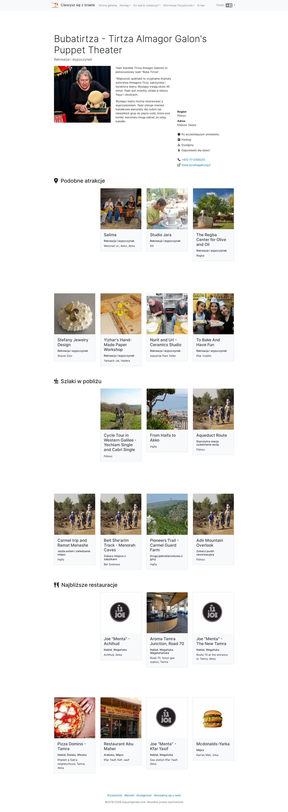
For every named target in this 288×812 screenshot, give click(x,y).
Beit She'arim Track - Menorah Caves (119, 545)
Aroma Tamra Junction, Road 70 (167, 641)
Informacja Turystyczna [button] (178, 5)
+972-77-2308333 (193, 159)
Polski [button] (221, 5)
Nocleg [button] (124, 5)
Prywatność (114, 795)
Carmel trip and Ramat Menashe (73, 543)
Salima (110, 234)
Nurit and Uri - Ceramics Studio (165, 342)
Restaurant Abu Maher (118, 746)
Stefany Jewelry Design (73, 342)
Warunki (129, 795)
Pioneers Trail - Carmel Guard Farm (164, 545)
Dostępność (144, 795)
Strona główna (108, 5)
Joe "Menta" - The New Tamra (211, 641)
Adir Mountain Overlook (209, 543)
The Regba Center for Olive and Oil (211, 239)
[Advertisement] (144, 23)
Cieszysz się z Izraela (78, 5)
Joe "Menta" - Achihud (117, 641)
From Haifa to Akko (163, 438)
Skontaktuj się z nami (167, 795)
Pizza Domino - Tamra (72, 746)
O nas (200, 5)
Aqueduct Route (211, 435)
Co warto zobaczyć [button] (145, 5)
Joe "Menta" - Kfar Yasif (163, 746)
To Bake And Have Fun (208, 342)
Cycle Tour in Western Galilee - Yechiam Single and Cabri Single (120, 442)
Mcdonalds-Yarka (213, 743)
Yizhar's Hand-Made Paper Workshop (118, 344)
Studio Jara (161, 234)
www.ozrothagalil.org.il (196, 165)
